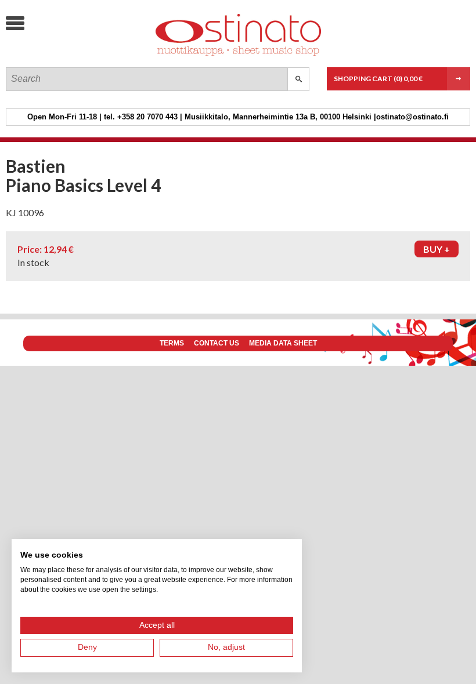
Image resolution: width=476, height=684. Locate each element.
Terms (172, 343)
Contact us (216, 343)
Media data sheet (283, 343)
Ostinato (93, 55)
